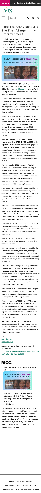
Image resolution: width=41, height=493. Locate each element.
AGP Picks (5, 3)
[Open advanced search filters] (33, 18)
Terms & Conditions (29, 485)
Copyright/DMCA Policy (10, 490)
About (11, 481)
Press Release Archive (24, 481)
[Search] (28, 18)
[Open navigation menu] (3, 18)
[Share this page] (38, 18)
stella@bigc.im (7, 339)
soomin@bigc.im (7, 342)
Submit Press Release (12, 485)
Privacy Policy (26, 490)
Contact (36, 490)
